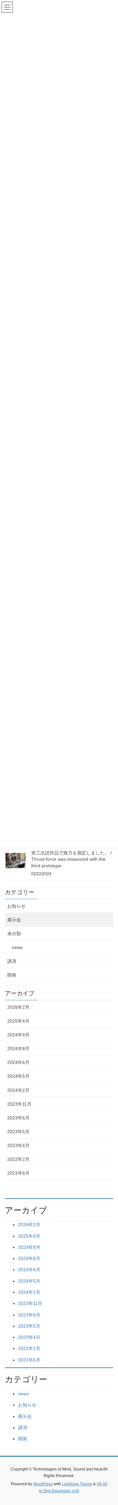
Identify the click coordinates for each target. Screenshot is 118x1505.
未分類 (14, 933)
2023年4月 (18, 1145)
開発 (11, 975)
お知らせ (16, 906)
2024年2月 (18, 1090)
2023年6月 (18, 1117)
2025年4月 (18, 1021)
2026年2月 (18, 1007)
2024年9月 (18, 1034)
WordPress (43, 1484)
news (17, 947)
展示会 (14, 919)
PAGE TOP (109, 1454)
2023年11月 (19, 1104)
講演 (11, 961)
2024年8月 (18, 1048)
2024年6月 (18, 1062)
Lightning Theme (77, 1484)
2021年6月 (18, 1173)
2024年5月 (18, 1076)
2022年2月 (18, 1159)
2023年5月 (18, 1131)
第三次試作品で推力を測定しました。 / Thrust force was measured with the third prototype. (71, 859)
